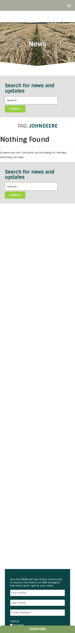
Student (18, 625)
